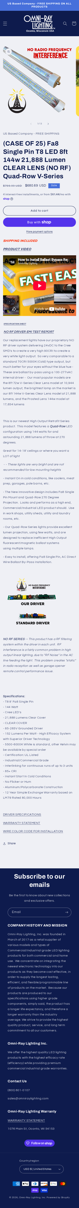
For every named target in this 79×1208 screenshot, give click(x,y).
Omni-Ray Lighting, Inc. (32, 1197)
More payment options (39, 231)
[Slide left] (31, 124)
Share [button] (12, 843)
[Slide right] (48, 124)
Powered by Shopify (58, 1197)
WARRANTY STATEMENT (26, 1120)
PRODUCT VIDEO (17, 249)
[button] (5, 23)
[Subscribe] (66, 912)
